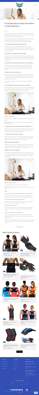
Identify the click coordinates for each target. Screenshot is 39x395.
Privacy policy (22, 391)
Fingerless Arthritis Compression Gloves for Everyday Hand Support (27, 276)
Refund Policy (5, 368)
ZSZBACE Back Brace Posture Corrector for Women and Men (27, 299)
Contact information (20, 392)
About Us (15, 363)
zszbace (8, 391)
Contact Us (16, 366)
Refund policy (17, 391)
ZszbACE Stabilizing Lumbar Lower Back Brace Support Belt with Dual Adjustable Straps (10, 275)
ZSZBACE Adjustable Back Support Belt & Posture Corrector (10, 253)
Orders (15, 361)
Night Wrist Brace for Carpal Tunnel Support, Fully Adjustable (10, 322)
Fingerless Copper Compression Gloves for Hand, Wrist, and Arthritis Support (28, 253)
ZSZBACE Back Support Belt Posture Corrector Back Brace (27, 322)
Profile (15, 368)
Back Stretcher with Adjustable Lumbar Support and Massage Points (28, 345)
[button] (2, 5)
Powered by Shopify (11, 391)
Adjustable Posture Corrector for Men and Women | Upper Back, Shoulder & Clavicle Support (11, 299)
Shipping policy (32, 391)
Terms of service (27, 391)
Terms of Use (5, 363)
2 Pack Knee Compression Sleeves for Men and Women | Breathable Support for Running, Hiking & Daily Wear (11, 346)
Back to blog (20, 226)
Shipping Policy (5, 366)
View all (19, 351)
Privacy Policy (5, 361)
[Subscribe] (27, 383)
